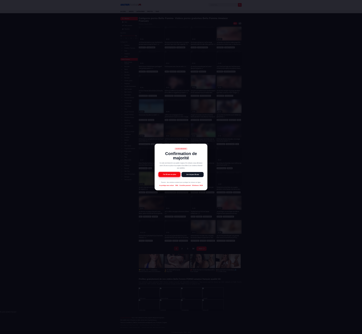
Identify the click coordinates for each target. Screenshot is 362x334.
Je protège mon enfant (166, 185)
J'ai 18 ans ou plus (169, 174)
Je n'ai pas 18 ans (192, 174)
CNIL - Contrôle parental (183, 185)
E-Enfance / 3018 (197, 185)
